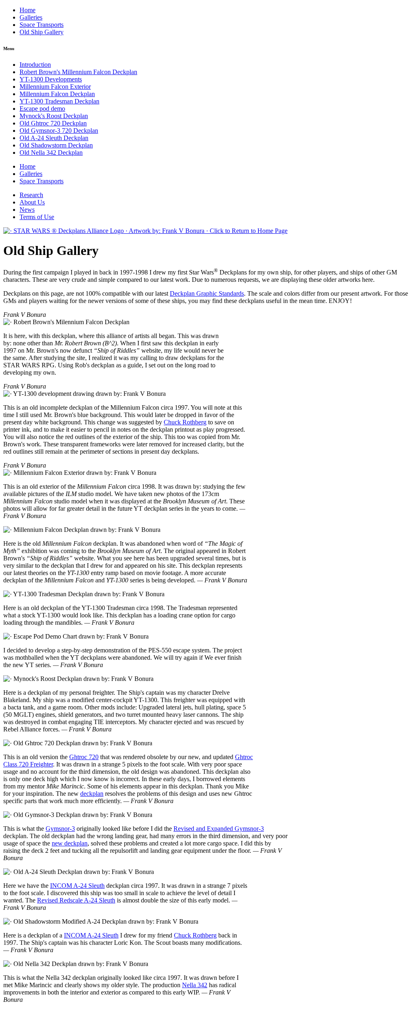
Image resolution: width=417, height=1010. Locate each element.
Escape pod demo (42, 108)
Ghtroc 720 (84, 756)
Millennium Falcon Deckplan (57, 93)
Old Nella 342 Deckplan (51, 152)
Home (27, 10)
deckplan (91, 793)
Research (31, 194)
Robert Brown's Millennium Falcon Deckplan (78, 71)
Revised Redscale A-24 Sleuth (76, 900)
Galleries (31, 17)
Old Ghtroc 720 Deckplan (53, 123)
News (27, 209)
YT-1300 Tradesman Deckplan (59, 101)
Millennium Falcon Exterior (55, 86)
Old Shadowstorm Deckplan (56, 145)
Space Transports (42, 24)
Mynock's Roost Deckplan (54, 115)
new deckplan (70, 843)
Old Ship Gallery (42, 32)
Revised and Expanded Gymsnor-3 (218, 828)
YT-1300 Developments (51, 79)
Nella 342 (194, 984)
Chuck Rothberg (185, 422)
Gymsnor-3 (60, 828)
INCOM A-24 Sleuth (77, 885)
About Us (32, 202)
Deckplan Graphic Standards (207, 293)
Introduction (35, 64)
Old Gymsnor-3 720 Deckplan (59, 130)
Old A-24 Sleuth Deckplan (54, 137)
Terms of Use (37, 216)
